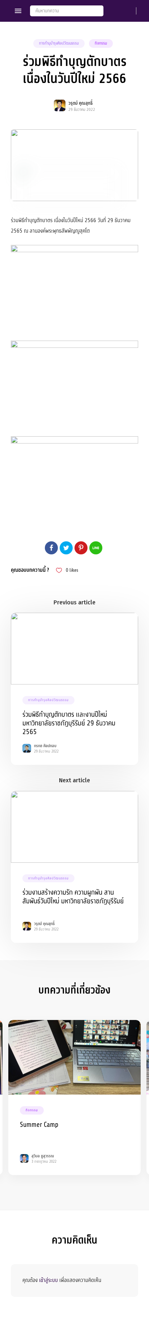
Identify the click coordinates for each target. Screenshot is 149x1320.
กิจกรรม (101, 43)
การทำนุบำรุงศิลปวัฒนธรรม (59, 43)
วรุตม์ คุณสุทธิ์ (80, 103)
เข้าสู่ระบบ (48, 1280)
